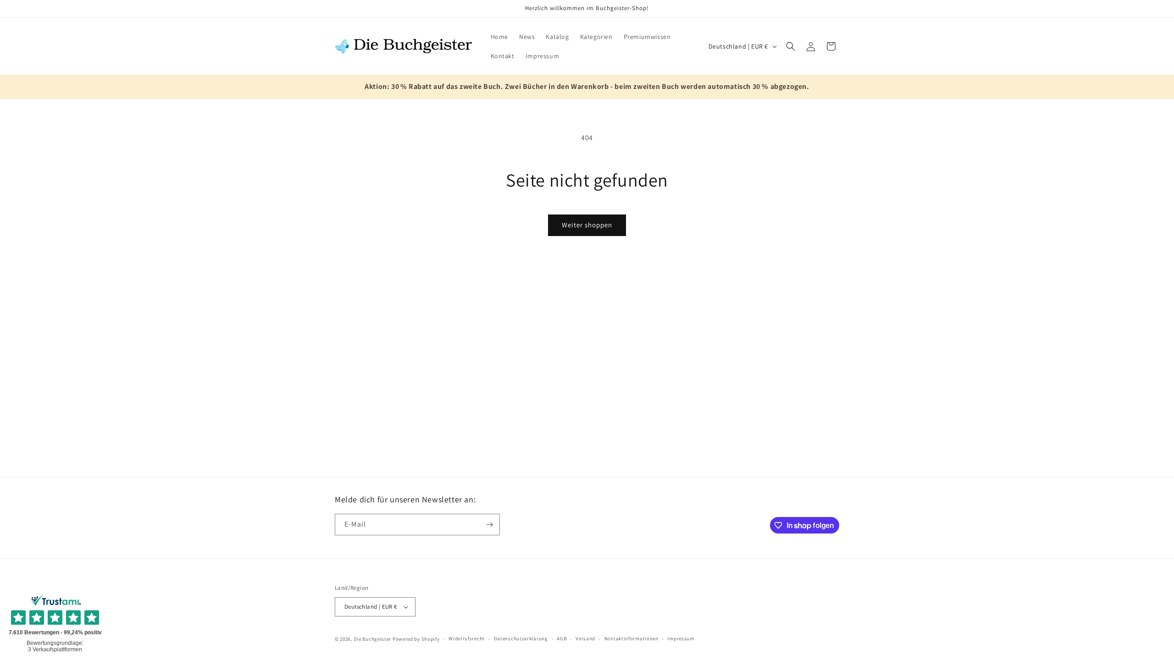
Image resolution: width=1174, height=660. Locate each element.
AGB (561, 638)
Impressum (680, 638)
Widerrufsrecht (467, 638)
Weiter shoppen (587, 224)
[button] (791, 46)
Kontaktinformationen (631, 638)
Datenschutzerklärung (521, 638)
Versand (585, 638)
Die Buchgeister (373, 639)
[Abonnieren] (489, 524)
